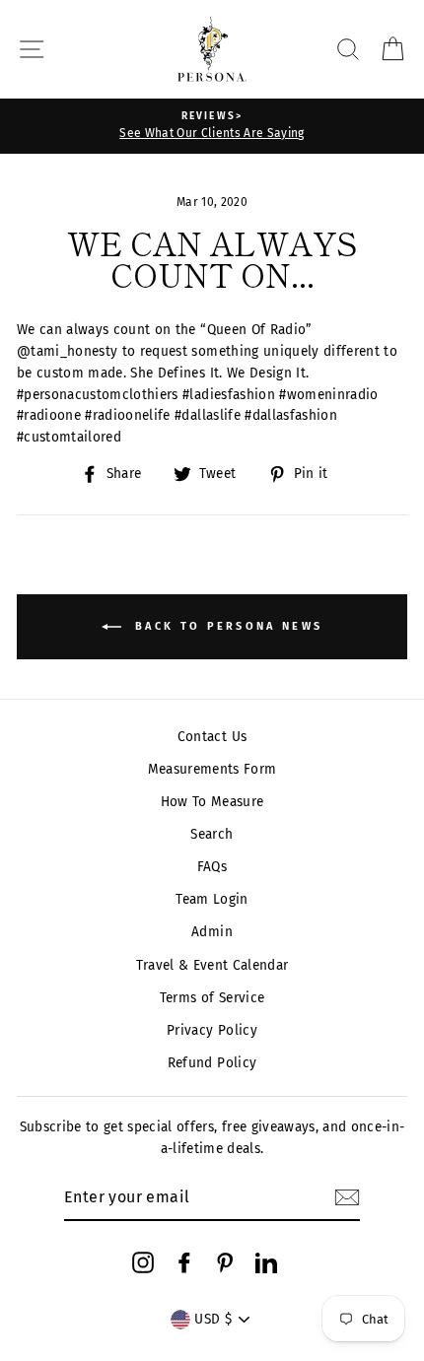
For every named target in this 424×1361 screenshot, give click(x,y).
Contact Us (212, 736)
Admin (212, 931)
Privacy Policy (212, 1030)
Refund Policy (212, 1063)
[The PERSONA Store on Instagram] (143, 1261)
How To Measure (212, 801)
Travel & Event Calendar (212, 965)
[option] (212, 126)
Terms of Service (212, 997)
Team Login (211, 899)
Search (211, 834)
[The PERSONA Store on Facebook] (184, 1261)
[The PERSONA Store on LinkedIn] (266, 1261)
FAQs (212, 866)
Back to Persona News (225, 626)
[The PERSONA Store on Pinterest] (225, 1261)
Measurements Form (212, 769)
